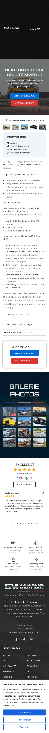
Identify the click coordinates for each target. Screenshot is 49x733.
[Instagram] (31, 639)
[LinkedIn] (24, 639)
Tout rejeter (24, 727)
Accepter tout (24, 712)
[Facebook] (17, 639)
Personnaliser (25, 720)
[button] (12, 523)
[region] (24, 706)
